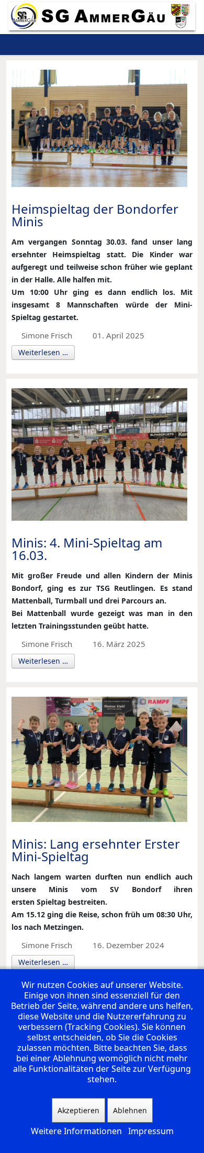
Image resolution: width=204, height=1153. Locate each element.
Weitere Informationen (76, 1131)
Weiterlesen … (43, 352)
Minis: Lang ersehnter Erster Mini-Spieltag (96, 850)
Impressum (151, 1131)
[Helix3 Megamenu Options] (159, 44)
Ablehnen (130, 1110)
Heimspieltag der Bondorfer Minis (95, 215)
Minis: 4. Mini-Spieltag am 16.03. (87, 549)
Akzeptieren (78, 1110)
